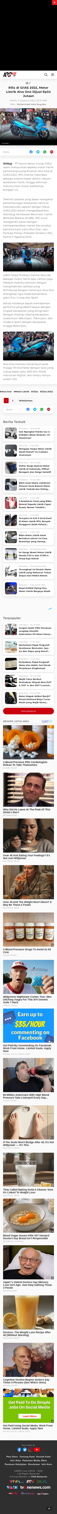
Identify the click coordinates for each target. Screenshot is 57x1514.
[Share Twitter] (37, 152)
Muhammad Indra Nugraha (31, 104)
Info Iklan (15, 1460)
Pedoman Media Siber (35, 1460)
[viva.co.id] (16, 1481)
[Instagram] (30, 1450)
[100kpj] (30, 1481)
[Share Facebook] (31, 152)
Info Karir (47, 1464)
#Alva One (6, 391)
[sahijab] (42, 1481)
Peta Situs (12, 1456)
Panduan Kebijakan (16, 1464)
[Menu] (53, 75)
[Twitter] (25, 1450)
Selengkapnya (28, 711)
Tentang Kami (27, 1456)
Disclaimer (34, 1464)
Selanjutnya (25, 400)
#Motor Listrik (21, 391)
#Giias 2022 (46, 391)
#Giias (34, 391)
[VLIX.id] (12, 1487)
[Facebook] (19, 1450)
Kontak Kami (43, 1456)
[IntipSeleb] (27, 1493)
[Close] (54, 2)
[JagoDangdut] (42, 1493)
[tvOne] (35, 1487)
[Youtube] (37, 1450)
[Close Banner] (49, 1508)
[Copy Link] (52, 152)
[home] (28, 83)
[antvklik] (13, 1493)
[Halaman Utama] (9, 75)
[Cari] (46, 75)
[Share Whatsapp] (44, 152)
